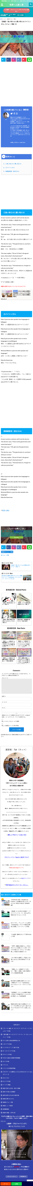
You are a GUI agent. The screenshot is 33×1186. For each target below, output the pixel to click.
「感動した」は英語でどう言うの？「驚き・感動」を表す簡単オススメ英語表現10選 (21, 971)
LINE (16, 1184)
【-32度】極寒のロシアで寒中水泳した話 (21, 935)
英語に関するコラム (8, 1098)
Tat (6, 119)
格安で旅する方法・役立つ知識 (11, 1088)
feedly (17, 537)
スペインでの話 (7, 1054)
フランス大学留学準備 (9, 1068)
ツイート (3, 1121)
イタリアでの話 (7, 1044)
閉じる (12, 156)
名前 (4, 696)
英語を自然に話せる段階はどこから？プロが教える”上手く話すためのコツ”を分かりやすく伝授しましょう (21, 1006)
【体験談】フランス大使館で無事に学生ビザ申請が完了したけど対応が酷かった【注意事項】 (21, 994)
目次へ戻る (5, 510)
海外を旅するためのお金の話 (11, 1095)
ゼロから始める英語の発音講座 (4, 15)
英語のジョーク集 (7, 552)
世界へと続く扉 (16, 5)
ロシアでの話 (6, 1081)
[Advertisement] (16, 85)
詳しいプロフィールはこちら (18, 142)
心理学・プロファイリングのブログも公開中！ (17, 10)
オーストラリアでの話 (9, 1051)
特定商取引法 (23, 1176)
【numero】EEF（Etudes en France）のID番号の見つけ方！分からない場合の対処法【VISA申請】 (21, 902)
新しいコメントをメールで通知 (10, 721)
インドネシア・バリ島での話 (11, 1047)
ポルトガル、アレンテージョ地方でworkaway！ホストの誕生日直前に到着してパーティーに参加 (21, 924)
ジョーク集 (5, 555)
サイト (3, 708)
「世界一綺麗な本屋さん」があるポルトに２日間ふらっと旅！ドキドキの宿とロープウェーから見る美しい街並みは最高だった (21, 948)
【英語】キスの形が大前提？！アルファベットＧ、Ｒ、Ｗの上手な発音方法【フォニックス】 (21, 913)
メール (4, 702)
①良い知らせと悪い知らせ (12, 164)
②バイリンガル (9, 167)
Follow (16, 532)
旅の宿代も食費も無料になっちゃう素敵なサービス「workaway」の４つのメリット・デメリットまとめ (21, 983)
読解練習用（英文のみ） (12, 171)
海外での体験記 (20, 15)
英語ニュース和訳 (8, 1105)
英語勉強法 (6, 1109)
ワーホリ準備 (6, 1085)
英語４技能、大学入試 (9, 1112)
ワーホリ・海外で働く (12, 15)
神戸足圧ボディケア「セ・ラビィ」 (17, 885)
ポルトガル (6, 1078)
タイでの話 (6, 1061)
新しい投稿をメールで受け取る (10, 725)
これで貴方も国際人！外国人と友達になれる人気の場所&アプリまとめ (21, 959)
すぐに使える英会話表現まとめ (11, 1040)
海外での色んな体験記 (9, 1091)
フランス (5, 1065)
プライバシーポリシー (11, 1176)
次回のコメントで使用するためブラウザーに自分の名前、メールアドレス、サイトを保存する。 (16, 716)
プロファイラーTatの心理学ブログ (16, 857)
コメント (5, 678)
